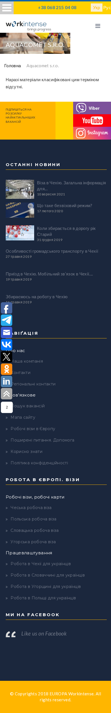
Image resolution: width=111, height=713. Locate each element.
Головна (12, 65)
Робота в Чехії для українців (41, 563)
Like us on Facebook (44, 633)
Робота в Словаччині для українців (48, 575)
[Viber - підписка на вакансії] (92, 107)
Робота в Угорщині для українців (46, 586)
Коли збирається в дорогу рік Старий (66, 231)
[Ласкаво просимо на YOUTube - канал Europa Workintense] (92, 119)
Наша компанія (27, 361)
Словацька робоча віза (35, 530)
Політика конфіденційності (39, 462)
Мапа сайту (23, 417)
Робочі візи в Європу (33, 428)
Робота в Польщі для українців (43, 597)
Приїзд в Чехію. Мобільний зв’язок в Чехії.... (49, 273)
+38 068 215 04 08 (57, 7)
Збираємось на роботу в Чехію (37, 296)
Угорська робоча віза (33, 541)
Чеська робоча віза (31, 507)
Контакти (20, 372)
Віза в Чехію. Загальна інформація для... (71, 185)
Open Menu (7, 7)
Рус (107, 7)
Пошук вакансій (28, 405)
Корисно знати (26, 451)
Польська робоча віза (33, 519)
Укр (96, 7)
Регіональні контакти (33, 384)
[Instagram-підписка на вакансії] (92, 132)
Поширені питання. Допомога (42, 440)
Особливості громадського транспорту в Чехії (52, 251)
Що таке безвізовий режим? (64, 205)
